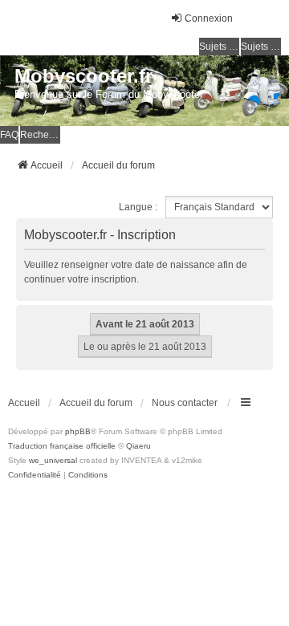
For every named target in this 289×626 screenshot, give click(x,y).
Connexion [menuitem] (209, 18)
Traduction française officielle (62, 445)
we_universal (53, 460)
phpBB (78, 431)
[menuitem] (34, 475)
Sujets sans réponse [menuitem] (219, 46)
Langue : (138, 207)
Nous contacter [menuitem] (185, 403)
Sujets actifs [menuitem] (261, 46)
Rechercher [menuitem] (40, 134)
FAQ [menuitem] (9, 134)
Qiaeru (138, 445)
